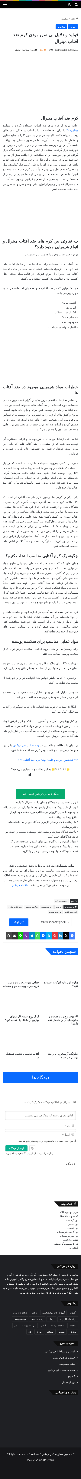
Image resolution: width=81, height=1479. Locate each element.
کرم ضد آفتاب (71, 912)
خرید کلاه (65, 1212)
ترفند (34, 1312)
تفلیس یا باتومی (70, 1239)
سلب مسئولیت (67, 1363)
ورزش (73, 1332)
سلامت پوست (31, 907)
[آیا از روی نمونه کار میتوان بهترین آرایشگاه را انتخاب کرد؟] (21, 1002)
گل (29, 1332)
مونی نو (74, 1212)
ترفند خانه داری (20, 1312)
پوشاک (50, 1332)
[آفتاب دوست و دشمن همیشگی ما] (21, 1040)
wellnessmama (61, 901)
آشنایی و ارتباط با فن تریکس (60, 1351)
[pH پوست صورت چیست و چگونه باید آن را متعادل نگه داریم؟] (60, 1002)
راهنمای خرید (37, 1319)
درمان (51, 1319)
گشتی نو (73, 1247)
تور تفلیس (73, 1224)
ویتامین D (72, 130)
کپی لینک (19, 922)
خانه (73, 18)
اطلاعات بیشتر (20, 885)
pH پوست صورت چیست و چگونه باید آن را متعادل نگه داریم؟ (63, 1020)
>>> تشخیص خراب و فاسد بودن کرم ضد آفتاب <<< (48, 759)
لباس (43, 1325)
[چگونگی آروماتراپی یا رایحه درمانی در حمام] (60, 1040)
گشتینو (74, 1216)
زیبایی (73, 26)
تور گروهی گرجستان (67, 1232)
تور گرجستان (71, 1220)
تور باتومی (72, 1228)
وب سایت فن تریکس (26, 745)
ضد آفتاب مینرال (15, 907)
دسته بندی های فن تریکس (61, 1370)
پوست (58, 907)
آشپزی (73, 1312)
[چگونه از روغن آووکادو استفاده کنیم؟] (60, 969)
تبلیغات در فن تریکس (64, 1357)
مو (16, 1325)
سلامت (65, 18)
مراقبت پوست (55, 912)
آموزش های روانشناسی (53, 1312)
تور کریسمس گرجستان (66, 1243)
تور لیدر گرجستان (69, 1235)
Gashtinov (65, 1216)
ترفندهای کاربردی (68, 1319)
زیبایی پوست (46, 907)
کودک (39, 1332)
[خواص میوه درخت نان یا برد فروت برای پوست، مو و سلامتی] (21, 969)
